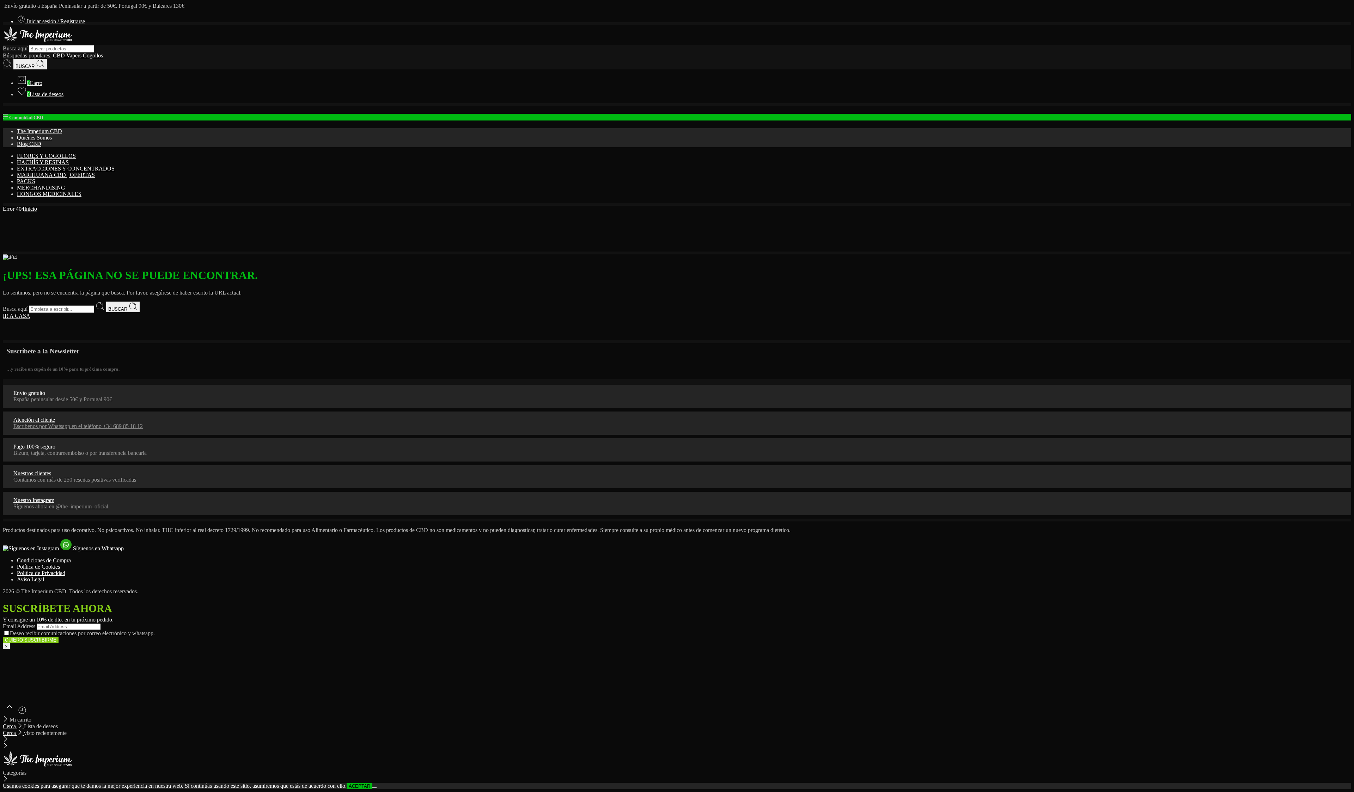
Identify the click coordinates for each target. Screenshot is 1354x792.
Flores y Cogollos (46, 156)
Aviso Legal (30, 579)
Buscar (26, 66)
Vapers (74, 55)
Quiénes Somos (34, 138)
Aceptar (359, 786)
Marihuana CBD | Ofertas (56, 175)
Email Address (19, 626)
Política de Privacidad (41, 573)
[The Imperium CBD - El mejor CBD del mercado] (38, 42)
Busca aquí (16, 48)
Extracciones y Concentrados (66, 169)
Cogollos (93, 55)
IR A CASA (16, 316)
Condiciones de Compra (44, 560)
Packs (26, 181)
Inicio (30, 209)
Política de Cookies (38, 567)
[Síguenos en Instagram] (31, 548)
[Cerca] (6, 720)
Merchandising (41, 188)
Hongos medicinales (49, 194)
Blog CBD (29, 144)
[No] (374, 787)
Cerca (10, 726)
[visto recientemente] (22, 713)
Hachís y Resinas (43, 162)
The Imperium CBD (39, 131)
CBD (59, 55)
